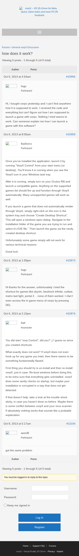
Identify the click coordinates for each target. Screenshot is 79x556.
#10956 (70, 76)
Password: (10, 497)
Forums (6, 47)
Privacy (51, 551)
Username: (10, 488)
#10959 (70, 134)
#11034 (70, 423)
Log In (39, 517)
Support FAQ (39, 546)
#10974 (70, 313)
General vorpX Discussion (25, 47)
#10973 (70, 260)
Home (25, 546)
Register (40, 527)
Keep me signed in (18, 505)
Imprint (60, 551)
